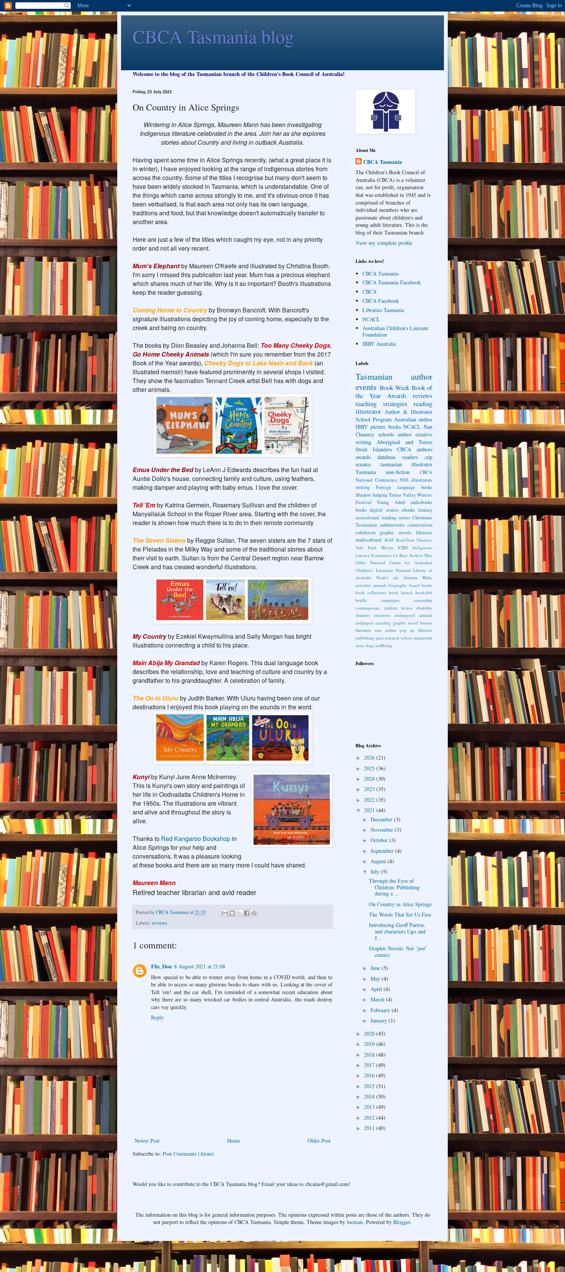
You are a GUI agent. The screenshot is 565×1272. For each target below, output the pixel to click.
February (381, 1010)
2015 (370, 1086)
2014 (370, 1096)
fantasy (425, 510)
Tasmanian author (394, 376)
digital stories (384, 510)
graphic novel (405, 623)
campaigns (390, 600)
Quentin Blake (418, 577)
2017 (370, 1065)
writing (363, 487)
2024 (370, 778)
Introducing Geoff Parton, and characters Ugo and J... (397, 931)
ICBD (403, 547)
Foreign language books (404, 487)
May (376, 978)
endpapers (365, 623)
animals (380, 585)
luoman (355, 1222)
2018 (370, 1054)
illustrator (368, 411)
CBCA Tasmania (382, 162)
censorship (423, 600)
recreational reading (376, 517)
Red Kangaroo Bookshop (195, 838)
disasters (363, 615)
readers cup (417, 457)
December (382, 819)
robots (406, 638)
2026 (370, 757)
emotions (382, 615)
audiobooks (421, 502)
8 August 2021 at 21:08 (199, 966)
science (363, 464)
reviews (159, 923)
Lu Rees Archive (408, 555)
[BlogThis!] (232, 913)
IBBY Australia (379, 343)
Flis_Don (161, 966)
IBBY (362, 426)
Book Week (395, 387)
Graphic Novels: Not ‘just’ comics (398, 951)
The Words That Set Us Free (400, 914)
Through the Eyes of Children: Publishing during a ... (394, 887)
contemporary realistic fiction (384, 608)
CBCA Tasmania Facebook (391, 282)
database (386, 457)
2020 (370, 1033)
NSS (404, 480)
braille (361, 600)
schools (386, 434)
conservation (419, 525)
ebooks (408, 510)
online (390, 630)
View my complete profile (384, 242)
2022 (370, 799)
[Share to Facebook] (247, 913)
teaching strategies (381, 403)
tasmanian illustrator (407, 464)
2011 (370, 1128)
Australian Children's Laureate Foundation (395, 331)
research (392, 638)
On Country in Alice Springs (400, 904)
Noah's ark (387, 577)
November (383, 829)
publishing (365, 638)
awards (363, 457)
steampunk (422, 638)
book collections (371, 592)
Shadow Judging (371, 495)
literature (363, 630)
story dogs (365, 645)
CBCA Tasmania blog (213, 36)
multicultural (369, 540)
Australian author (413, 419)
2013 (370, 1106)
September (383, 850)
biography (398, 585)
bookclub (423, 592)
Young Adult (391, 502)
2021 (370, 810)
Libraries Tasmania (383, 310)
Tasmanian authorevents (380, 525)
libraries (424, 532)
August (379, 861)
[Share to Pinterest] (254, 913)
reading (423, 403)
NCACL (371, 319)
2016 (370, 1075)
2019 (370, 1043)
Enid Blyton (380, 547)
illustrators (421, 480)
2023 (370, 789)
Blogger (401, 1222)
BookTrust (405, 540)
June (376, 967)
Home (233, 1140)
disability (424, 608)
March (378, 999)
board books (421, 585)
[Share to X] (239, 913)
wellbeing (383, 645)
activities (363, 585)
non (378, 630)
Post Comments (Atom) (188, 1153)
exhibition (366, 532)
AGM (389, 540)
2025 (370, 768)
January (380, 1020)
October (380, 840)
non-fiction (398, 472)
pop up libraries (416, 630)
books (361, 510)
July (376, 871)
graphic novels (395, 532)
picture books (386, 426)
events (366, 386)
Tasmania (366, 472)
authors (424, 449)
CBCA (369, 291)
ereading (383, 623)
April (377, 989)
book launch (401, 592)
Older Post (319, 1140)
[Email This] (225, 913)
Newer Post (147, 1140)
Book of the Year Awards (394, 391)
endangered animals (413, 615)
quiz (380, 638)
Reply (157, 1017)
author (405, 434)
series (404, 517)
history (426, 623)
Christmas (422, 517)
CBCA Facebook (380, 300)
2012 (370, 1117)
